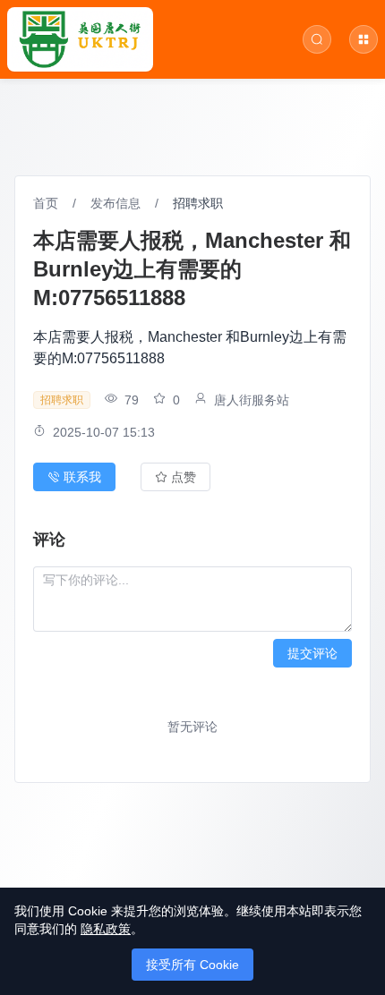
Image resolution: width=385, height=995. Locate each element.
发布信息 (115, 203)
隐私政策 (106, 929)
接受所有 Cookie (192, 964)
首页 (45, 203)
